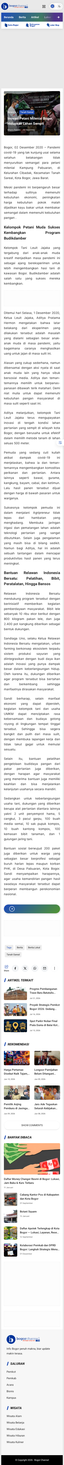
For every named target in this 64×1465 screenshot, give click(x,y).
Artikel (35, 17)
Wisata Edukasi (16, 1429)
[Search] (44, 6)
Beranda (9, 17)
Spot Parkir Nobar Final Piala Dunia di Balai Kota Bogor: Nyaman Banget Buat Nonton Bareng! (44, 1023)
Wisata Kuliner (15, 1442)
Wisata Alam (14, 1416)
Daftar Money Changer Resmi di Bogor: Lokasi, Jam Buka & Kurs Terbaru (32, 1181)
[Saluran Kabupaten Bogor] (34, 25)
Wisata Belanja (15, 1422)
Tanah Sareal (26, 112)
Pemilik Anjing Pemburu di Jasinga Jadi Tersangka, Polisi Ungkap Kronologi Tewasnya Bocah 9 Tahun (16, 1106)
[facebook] (12, 29)
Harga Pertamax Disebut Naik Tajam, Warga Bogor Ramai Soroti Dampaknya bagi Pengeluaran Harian (16, 1072)
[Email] (41, 29)
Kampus (11, 1397)
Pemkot (11, 1371)
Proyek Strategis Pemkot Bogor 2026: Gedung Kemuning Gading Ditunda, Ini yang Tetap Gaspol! (45, 1007)
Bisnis (10, 1391)
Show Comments (32, 1125)
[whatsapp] (32, 29)
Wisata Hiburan (16, 1435)
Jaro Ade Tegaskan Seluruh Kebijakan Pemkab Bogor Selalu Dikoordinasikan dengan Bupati (47, 1106)
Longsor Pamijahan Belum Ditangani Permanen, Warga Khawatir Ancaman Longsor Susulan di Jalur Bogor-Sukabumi (46, 1072)
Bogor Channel (41, 1460)
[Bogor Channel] (14, 6)
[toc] (60, 443)
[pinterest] (51, 29)
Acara (10, 1384)
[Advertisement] (32, 58)
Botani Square (28, 1211)
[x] (22, 29)
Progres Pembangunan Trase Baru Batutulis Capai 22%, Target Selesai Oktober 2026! (43, 991)
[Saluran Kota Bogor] (13, 25)
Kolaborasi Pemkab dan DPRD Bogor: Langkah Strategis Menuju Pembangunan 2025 (40, 1247)
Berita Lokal (34, 947)
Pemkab (11, 1378)
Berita (22, 17)
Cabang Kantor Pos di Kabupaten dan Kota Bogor (39, 1196)
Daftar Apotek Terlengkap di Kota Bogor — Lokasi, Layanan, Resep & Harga (39, 1230)
